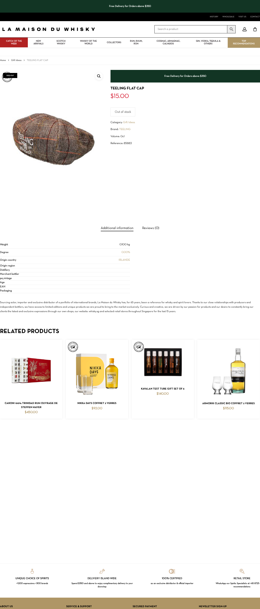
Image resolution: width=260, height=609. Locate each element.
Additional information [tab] (117, 228)
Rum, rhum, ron (136, 42)
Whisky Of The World (88, 42)
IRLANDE (124, 260)
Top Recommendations (244, 42)
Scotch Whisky (61, 42)
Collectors (114, 42)
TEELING (125, 129)
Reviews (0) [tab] (150, 228)
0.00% (125, 252)
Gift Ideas (16, 60)
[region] (130, 6)
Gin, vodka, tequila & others (208, 42)
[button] (99, 76)
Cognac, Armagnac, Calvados (168, 42)
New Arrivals (38, 42)
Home (3, 60)
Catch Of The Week (14, 42)
